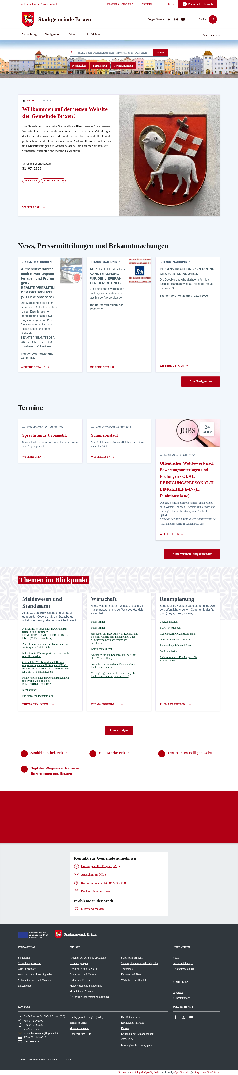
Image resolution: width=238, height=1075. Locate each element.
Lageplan (178, 992)
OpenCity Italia (151, 1072)
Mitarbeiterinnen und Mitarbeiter (36, 980)
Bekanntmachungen (184, 968)
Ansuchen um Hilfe (80, 1033)
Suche (160, 52)
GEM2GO (127, 1039)
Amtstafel (146, 3)
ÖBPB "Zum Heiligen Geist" (191, 753)
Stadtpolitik (24, 957)
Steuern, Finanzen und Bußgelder (139, 963)
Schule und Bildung (132, 957)
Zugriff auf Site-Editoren (207, 1072)
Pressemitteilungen (183, 963)
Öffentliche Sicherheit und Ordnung (89, 996)
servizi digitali (136, 1072)
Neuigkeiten (79, 65)
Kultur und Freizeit (80, 980)
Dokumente (24, 985)
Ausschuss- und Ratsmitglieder (35, 974)
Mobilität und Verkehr (82, 991)
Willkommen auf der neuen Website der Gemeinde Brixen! (65, 112)
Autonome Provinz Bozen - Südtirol (39, 4)
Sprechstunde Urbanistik (44, 435)
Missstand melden (79, 1028)
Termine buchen (78, 1022)
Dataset (125, 1028)
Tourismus (127, 968)
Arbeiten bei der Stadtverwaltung (88, 957)
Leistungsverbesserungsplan (136, 1045)
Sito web (122, 1072)
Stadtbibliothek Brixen (49, 753)
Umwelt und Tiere (131, 974)
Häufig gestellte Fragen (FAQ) (86, 1017)
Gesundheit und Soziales (83, 968)
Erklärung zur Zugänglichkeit (137, 1033)
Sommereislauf (104, 435)
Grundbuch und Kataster (83, 974)
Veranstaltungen (123, 65)
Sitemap (69, 1059)
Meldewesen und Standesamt (86, 985)
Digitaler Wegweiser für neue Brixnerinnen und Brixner (54, 770)
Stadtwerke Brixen (114, 753)
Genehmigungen (79, 963)
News (30, 100)
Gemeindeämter (26, 968)
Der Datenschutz (130, 1017)
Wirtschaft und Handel (133, 980)
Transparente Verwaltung (119, 3)
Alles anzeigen (119, 730)
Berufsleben (100, 65)
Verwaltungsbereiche (29, 963)
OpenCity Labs (181, 1072)
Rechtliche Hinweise (132, 1022)
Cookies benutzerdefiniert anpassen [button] (37, 1059)
